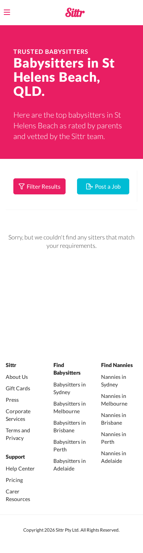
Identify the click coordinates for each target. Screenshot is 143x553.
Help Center (20, 468)
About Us (17, 377)
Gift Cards (18, 388)
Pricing (14, 480)
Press (12, 399)
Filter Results (42, 186)
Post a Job (107, 186)
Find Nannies (117, 365)
